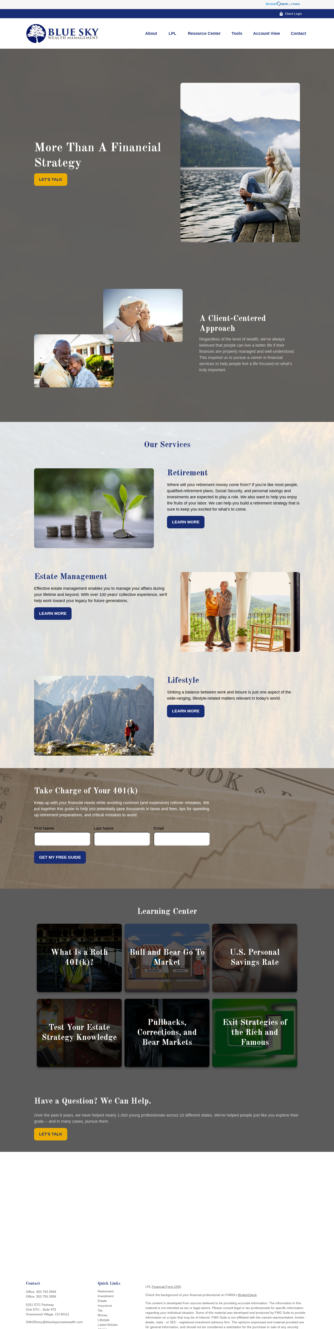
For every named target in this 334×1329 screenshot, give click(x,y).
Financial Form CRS (166, 1287)
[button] (151, 33)
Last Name (104, 828)
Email (159, 828)
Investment (106, 1296)
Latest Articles (108, 1324)
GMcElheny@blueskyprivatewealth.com (54, 1322)
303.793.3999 (46, 1292)
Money (102, 1315)
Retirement (106, 1291)
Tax (100, 1310)
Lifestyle (104, 1320)
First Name (44, 828)
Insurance (105, 1305)
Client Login (293, 13)
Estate (102, 1301)
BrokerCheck (247, 1295)
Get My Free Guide (60, 857)
